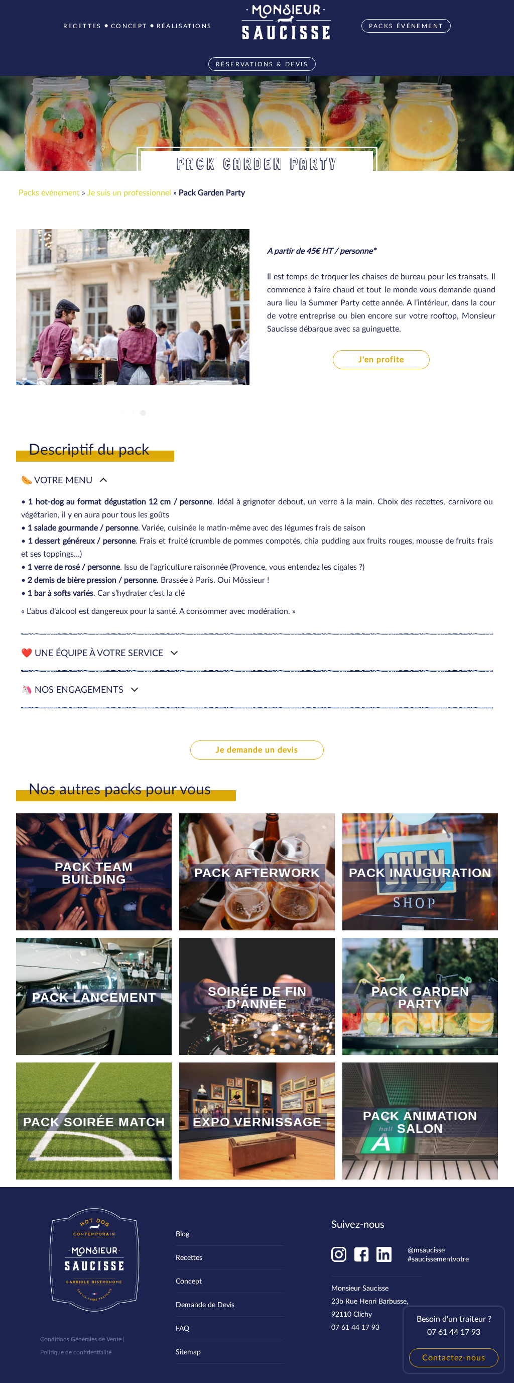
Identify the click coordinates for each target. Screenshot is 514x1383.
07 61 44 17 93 (355, 1327)
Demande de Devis (205, 1304)
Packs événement (49, 192)
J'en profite (381, 359)
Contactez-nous (453, 1357)
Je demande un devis (257, 749)
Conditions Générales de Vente (80, 1339)
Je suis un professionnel (129, 192)
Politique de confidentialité (75, 1352)
